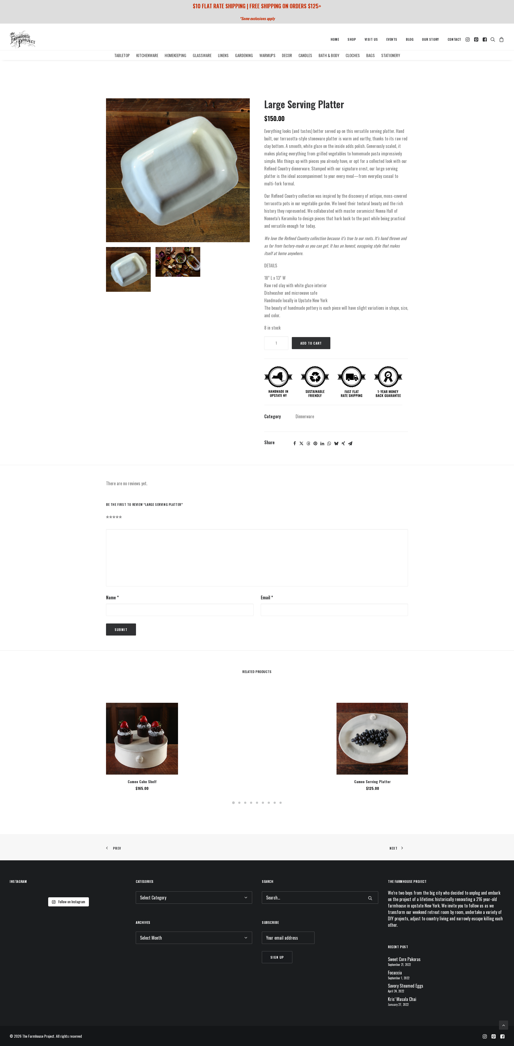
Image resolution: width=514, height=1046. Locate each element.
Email (267, 597)
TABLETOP (122, 55)
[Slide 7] (269, 802)
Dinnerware (305, 416)
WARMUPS (267, 55)
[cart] (500, 39)
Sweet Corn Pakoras (404, 959)
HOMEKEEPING (175, 55)
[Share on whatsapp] (329, 443)
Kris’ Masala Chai (402, 999)
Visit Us (371, 39)
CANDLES (305, 55)
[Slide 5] (257, 802)
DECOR (287, 55)
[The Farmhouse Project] (22, 39)
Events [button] (391, 39)
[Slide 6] (263, 802)
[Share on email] (350, 443)
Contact (454, 39)
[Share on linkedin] (322, 443)
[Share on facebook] (294, 443)
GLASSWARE (202, 55)
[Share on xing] (343, 443)
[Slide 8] (275, 802)
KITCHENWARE (147, 55)
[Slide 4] (251, 802)
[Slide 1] (128, 269)
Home (335, 39)
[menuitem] (335, 39)
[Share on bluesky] (336, 443)
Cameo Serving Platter (372, 781)
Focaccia (395, 972)
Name (112, 597)
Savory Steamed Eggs (405, 986)
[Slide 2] (178, 262)
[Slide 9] (281, 802)
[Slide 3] (245, 802)
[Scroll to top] (503, 1024)
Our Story (430, 39)
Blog (409, 39)
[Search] (320, 897)
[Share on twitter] (301, 443)
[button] (468, 39)
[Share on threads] (308, 443)
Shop (351, 39)
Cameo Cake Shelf (142, 781)
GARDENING (244, 55)
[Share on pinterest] (315, 443)
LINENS (223, 55)
